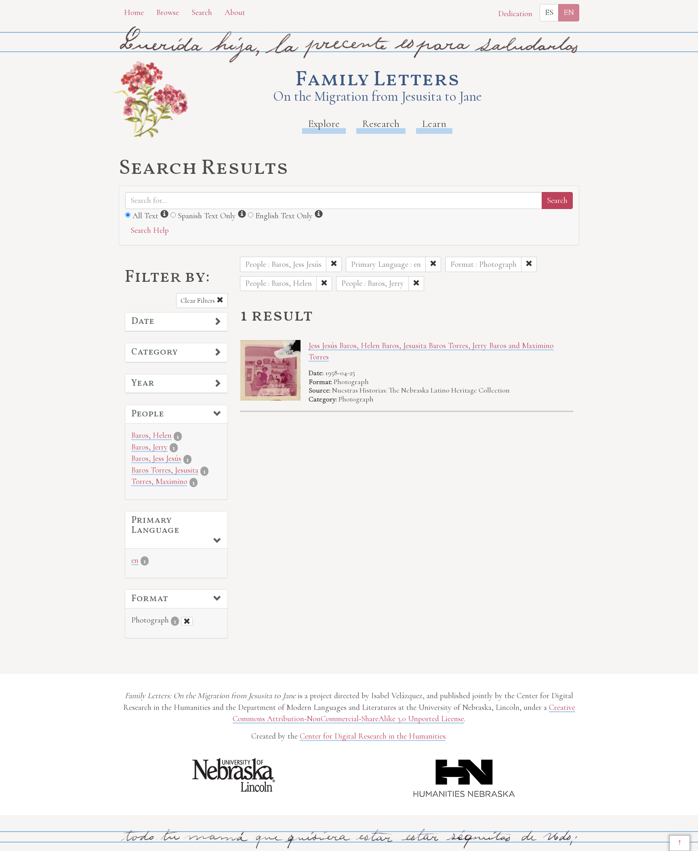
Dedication (515, 14)
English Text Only (284, 216)
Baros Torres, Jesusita (164, 470)
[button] (176, 322)
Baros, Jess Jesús (156, 458)
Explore (324, 123)
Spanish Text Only (207, 216)
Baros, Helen (151, 435)
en (135, 560)
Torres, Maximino (159, 481)
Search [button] (201, 12)
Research (380, 123)
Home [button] (134, 12)
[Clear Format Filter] (187, 621)
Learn (434, 123)
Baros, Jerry (149, 447)
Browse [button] (167, 12)
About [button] (235, 12)
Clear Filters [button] (199, 300)
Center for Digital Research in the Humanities (373, 736)
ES (549, 12)
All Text (145, 216)
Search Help (149, 230)
